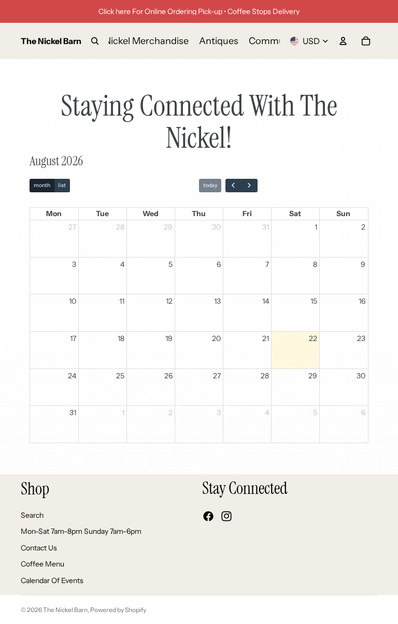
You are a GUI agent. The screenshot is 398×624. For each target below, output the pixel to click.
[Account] (343, 41)
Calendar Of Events (52, 580)
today (210, 185)
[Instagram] (226, 516)
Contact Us (39, 547)
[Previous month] (233, 186)
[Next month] (249, 186)
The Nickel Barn (65, 610)
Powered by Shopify (118, 610)
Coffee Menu (42, 564)
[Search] (94, 41)
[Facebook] (208, 516)
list (62, 185)
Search (32, 514)
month (42, 185)
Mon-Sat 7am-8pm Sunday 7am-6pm (81, 531)
